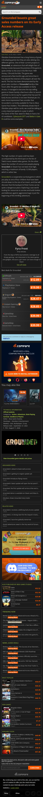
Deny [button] (6, 793)
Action (14, 414)
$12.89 (35, 279)
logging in (6, 338)
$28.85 (35, 306)
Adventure (21, 414)
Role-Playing (30, 414)
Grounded (6, 177)
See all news (21, 265)
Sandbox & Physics (16, 417)
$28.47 (35, 298)
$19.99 (35, 287)
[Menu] (40, 3)
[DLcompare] (21, 774)
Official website (9, 412)
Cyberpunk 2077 (19, 116)
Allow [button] (18, 793)
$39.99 (35, 316)
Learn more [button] (15, 788)
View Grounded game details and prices (17, 458)
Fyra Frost (5, 54)
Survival (6, 417)
